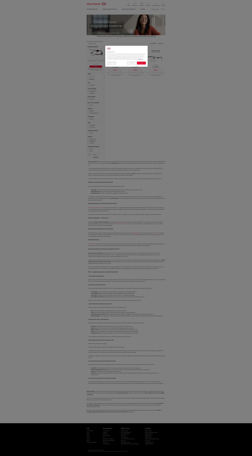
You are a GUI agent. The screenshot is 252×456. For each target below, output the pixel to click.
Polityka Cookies (140, 59)
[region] (126, 56)
